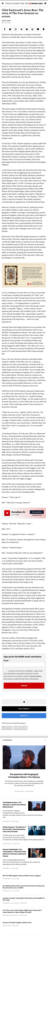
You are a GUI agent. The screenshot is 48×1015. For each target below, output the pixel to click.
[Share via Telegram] (21, 29)
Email (6, 660)
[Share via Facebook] (4, 29)
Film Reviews (7, 728)
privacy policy (35, 676)
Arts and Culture (20, 728)
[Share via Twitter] (10, 29)
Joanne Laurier (6, 20)
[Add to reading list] (43, 29)
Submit (24, 686)
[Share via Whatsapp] (16, 29)
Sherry (19, 308)
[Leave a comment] (38, 29)
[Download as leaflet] (32, 29)
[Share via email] (27, 29)
